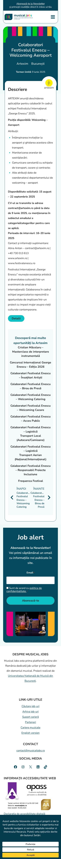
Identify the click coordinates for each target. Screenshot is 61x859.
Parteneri (30, 722)
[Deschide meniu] (53, 17)
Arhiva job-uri (30, 711)
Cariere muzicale (30, 727)
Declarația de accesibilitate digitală (24, 814)
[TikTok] (45, 767)
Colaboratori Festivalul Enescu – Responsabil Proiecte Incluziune (30, 470)
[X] (30, 767)
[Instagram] (23, 767)
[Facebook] (15, 767)
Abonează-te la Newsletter (30, 3)
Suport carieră (30, 717)
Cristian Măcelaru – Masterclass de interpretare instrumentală (30, 352)
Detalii (16, 318)
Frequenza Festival (30, 481)
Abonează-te (30, 600)
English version (30, 733)
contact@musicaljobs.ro (30, 750)
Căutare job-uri (30, 706)
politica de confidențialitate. (24, 589)
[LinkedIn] (38, 767)
